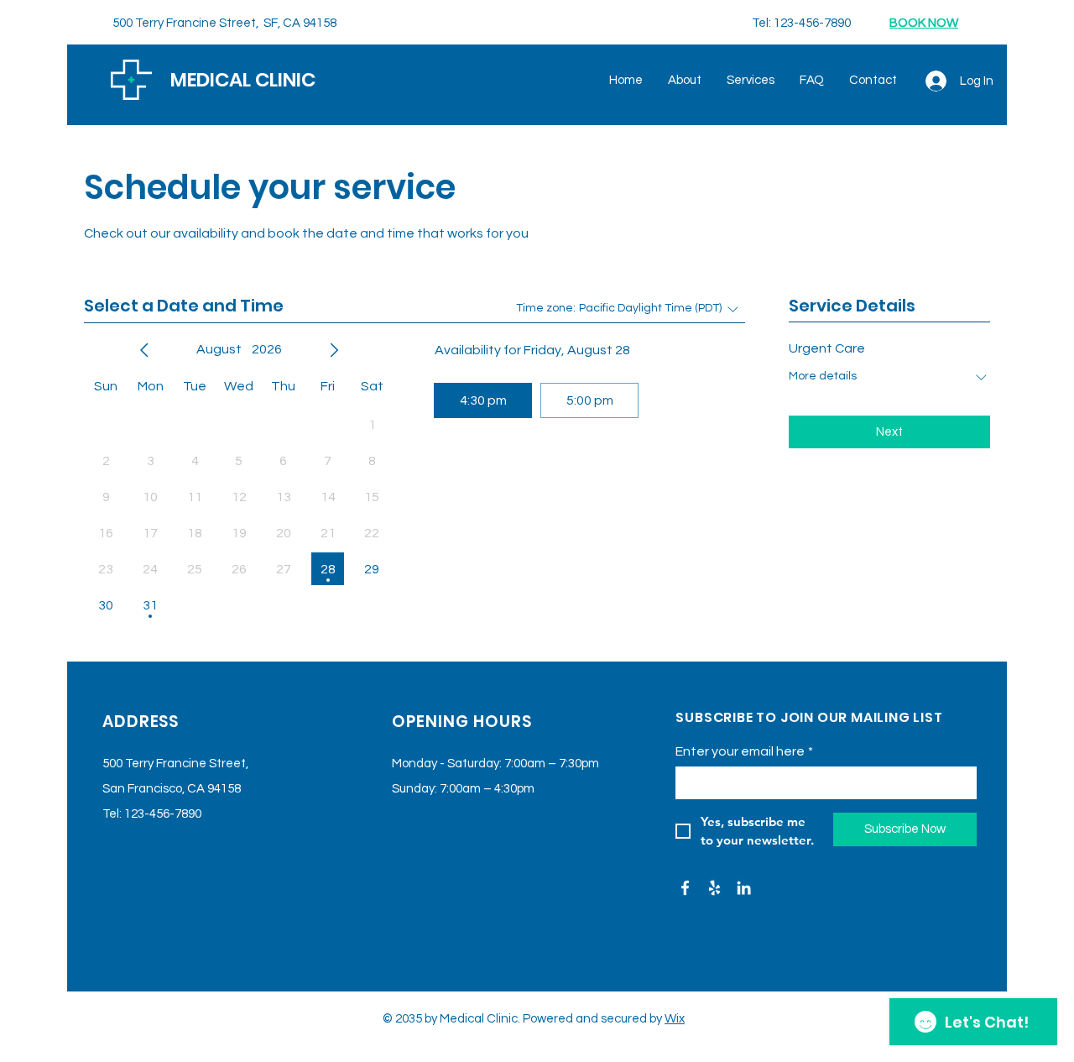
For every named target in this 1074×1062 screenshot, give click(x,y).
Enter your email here (744, 751)
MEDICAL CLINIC (242, 79)
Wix (675, 1018)
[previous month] (144, 350)
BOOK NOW (923, 23)
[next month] (334, 350)
